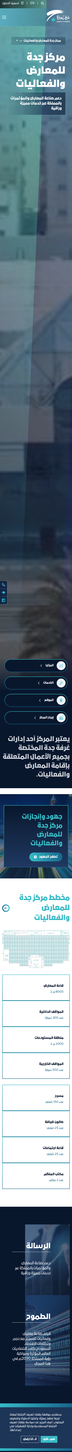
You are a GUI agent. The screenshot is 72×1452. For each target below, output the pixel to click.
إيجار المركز (47, 717)
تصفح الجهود (48, 857)
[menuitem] (32, 3)
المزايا (50, 665)
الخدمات (48, 683)
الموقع (49, 700)
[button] (19, 41)
